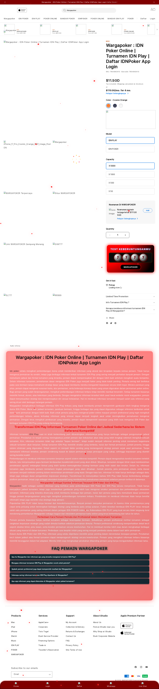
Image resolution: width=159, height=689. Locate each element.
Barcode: (125, 72)
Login (48, 686)
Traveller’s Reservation (49, 650)
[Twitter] (112, 323)
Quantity (110, 229)
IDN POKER (23, 19)
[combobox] (88, 10)
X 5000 (112, 166)
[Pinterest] (116, 323)
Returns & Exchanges (75, 632)
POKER (131, 19)
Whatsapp (111, 686)
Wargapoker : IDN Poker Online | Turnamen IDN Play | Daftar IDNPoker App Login (79, 2)
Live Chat (143, 686)
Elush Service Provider (48, 636)
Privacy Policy (72, 645)
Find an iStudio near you (104, 627)
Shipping (120, 84)
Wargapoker (9, 19)
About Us (97, 622)
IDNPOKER (82, 19)
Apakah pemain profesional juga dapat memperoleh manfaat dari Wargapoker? (42, 569)
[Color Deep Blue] (115, 106)
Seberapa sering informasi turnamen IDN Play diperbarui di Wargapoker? (40, 575)
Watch (14, 636)
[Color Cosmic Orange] (108, 105)
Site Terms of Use (74, 650)
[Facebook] (107, 323)
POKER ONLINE (50, 19)
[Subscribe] (49, 674)
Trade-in (42, 645)
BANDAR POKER (67, 19)
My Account (71, 622)
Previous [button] (5, 2)
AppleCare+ (44, 622)
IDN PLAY (36, 19)
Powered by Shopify (140, 680)
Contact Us (71, 636)
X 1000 (112, 174)
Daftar (79, 686)
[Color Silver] (121, 106)
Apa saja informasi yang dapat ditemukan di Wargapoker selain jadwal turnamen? (43, 581)
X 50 (111, 191)
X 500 (111, 183)
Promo (16, 686)
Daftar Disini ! (112, 2)
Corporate (43, 627)
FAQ (68, 641)
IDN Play (33, 434)
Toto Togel (44, 632)
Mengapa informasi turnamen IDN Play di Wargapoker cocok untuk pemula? (41, 563)
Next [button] (154, 2)
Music (13, 641)
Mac (13, 622)
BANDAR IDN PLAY (116, 19)
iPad (13, 627)
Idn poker (14, 371)
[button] (9, 19)
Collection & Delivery (75, 627)
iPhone (14, 632)
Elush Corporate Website (104, 636)
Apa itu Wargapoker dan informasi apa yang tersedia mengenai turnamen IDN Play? (44, 557)
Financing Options (47, 641)
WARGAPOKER (131, 267)
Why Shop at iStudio (102, 632)
